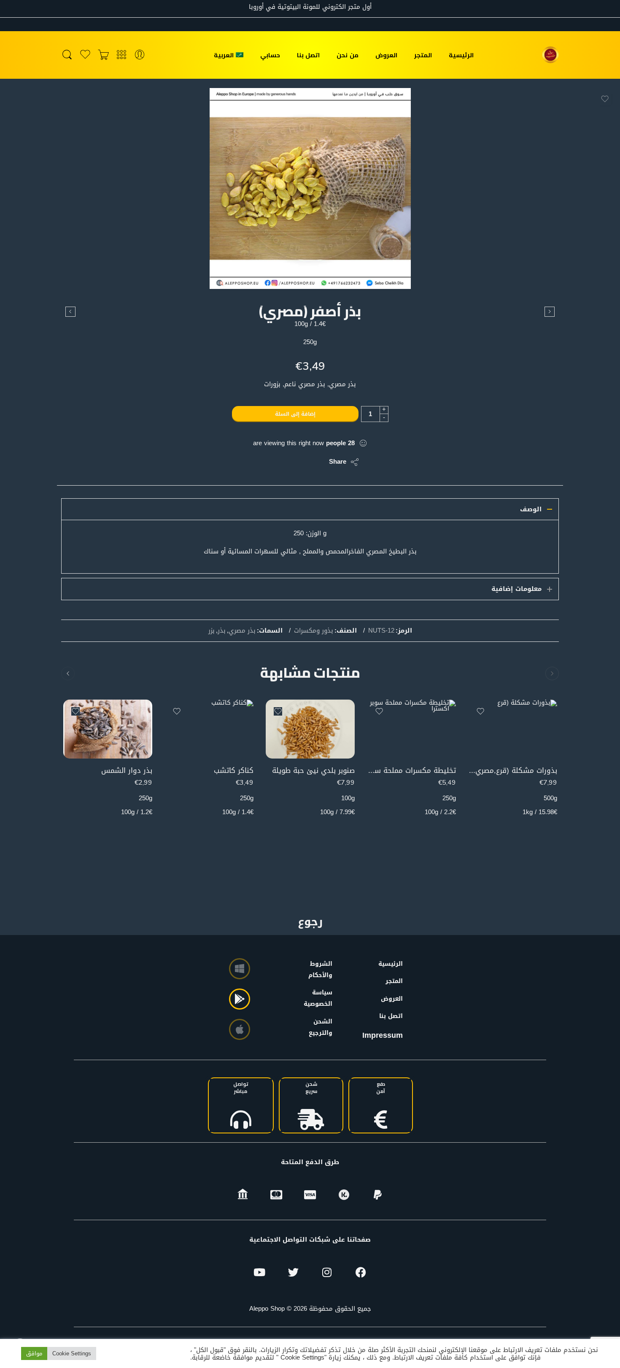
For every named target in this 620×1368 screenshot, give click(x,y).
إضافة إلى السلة (295, 414)
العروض (386, 55)
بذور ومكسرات (313, 631)
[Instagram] (326, 1271)
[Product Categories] (121, 55)
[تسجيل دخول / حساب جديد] (140, 55)
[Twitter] (293, 1271)
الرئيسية (461, 55)
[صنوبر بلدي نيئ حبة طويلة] (310, 729)
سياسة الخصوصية (322, 998)
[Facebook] (360, 1271)
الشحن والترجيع (322, 1027)
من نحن (347, 55)
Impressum (382, 1035)
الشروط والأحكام (322, 969)
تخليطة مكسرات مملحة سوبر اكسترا (411, 770)
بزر (211, 631)
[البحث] (67, 54)
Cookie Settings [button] (71, 1353)
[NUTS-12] (310, 188)
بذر (222, 631)
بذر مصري (242, 631)
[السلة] (103, 55)
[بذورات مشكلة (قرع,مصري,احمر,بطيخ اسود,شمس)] (512, 729)
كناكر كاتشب (233, 770)
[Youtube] (259, 1271)
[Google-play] (239, 999)
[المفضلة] (605, 99)
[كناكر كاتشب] (208, 729)
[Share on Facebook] (298, 462)
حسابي (270, 55)
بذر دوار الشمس (126, 770)
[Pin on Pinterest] (281, 462)
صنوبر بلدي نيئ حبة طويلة (313, 770)
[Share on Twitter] (315, 462)
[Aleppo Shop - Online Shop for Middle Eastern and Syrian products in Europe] (550, 54)
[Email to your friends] (264, 462)
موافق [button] (34, 1353)
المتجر (423, 55)
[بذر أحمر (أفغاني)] (550, 312)
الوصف (531, 509)
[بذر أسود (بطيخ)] (70, 312)
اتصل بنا (308, 55)
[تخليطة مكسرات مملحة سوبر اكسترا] (411, 729)
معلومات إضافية (516, 589)
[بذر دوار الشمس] (107, 729)
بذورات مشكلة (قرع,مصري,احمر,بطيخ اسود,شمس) (512, 770)
